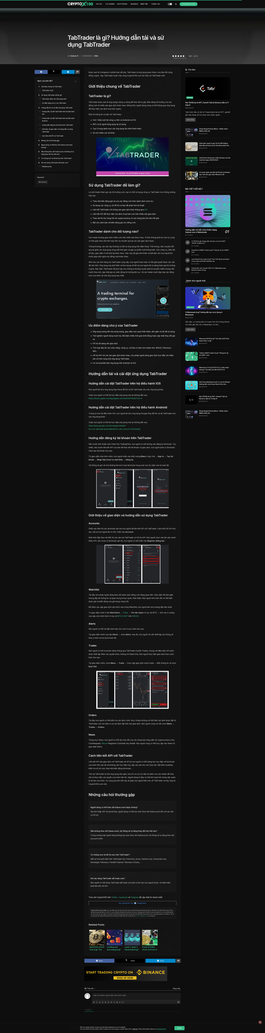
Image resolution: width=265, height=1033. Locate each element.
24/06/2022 (204, 372)
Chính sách (138, 915)
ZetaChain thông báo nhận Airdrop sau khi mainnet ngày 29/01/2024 (214, 159)
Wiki (96, 56)
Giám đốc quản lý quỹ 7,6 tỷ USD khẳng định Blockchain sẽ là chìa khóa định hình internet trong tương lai (214, 144)
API (145, 210)
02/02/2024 (204, 133)
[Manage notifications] (260, 1022)
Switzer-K (74, 56)
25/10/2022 (203, 386)
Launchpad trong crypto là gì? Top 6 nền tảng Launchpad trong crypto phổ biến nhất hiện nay (210, 260)
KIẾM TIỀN (144, 4)
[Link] (117, 1002)
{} (119, 1002)
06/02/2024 (190, 108)
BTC (120, 616)
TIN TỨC (99, 4)
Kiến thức (190, 307)
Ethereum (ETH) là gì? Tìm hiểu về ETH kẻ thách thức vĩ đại (214, 340)
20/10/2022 (189, 317)
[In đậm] (93, 1002)
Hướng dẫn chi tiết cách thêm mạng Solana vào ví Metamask (201, 231)
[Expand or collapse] (75, 81)
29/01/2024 (203, 162)
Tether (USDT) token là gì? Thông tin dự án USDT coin (213, 354)
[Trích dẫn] (111, 1002)
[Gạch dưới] (99, 1002)
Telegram (135, 897)
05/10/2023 (203, 358)
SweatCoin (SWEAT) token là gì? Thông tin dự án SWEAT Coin (210, 251)
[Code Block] (114, 1002)
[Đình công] (102, 1002)
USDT (125, 616)
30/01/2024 (203, 148)
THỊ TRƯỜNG (110, 4)
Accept (179, 1028)
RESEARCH (134, 4)
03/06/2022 (87, 56)
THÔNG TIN (155, 4)
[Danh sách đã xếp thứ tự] (105, 1002)
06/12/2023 (203, 343)
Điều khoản (145, 915)
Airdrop (189, 97)
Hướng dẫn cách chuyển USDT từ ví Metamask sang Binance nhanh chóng (209, 269)
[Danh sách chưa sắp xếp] (108, 1002)
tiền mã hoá (42, 182)
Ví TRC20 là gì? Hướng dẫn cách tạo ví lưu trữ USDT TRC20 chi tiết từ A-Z (209, 242)
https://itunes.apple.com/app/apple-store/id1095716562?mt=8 (115, 398)
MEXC (135, 616)
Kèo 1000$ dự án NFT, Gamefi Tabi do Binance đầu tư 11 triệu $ (207, 104)
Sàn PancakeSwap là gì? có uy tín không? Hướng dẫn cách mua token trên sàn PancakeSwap (214, 383)
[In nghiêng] (96, 1002)
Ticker (125, 613)
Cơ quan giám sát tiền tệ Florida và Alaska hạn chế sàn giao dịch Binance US (214, 173)
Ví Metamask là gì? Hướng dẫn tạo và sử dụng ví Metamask (203, 313)
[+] (123, 1002)
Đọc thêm (190, 119)
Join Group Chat (188, 4)
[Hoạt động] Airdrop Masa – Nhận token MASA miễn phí (213, 130)
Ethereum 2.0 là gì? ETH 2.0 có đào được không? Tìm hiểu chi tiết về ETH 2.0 (214, 369)
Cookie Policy (161, 1029)
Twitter (114, 897)
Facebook (123, 897)
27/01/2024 (203, 177)
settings (135, 1029)
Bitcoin (105, 743)
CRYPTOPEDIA (122, 4)
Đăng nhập (176, 988)
